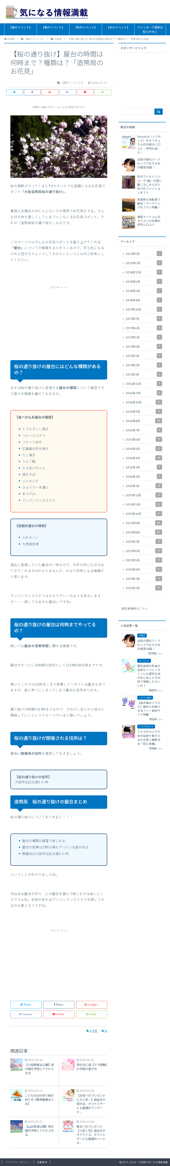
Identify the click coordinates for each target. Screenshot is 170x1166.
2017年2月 (143, 365)
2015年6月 (143, 551)
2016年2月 (143, 477)
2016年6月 (143, 440)
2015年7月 (143, 542)
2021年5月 (143, 254)
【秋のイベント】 (85, 28)
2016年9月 (143, 412)
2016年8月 (143, 421)
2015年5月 (143, 560)
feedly (92, 1014)
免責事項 (42, 1162)
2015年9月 (143, 523)
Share (59, 1004)
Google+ (93, 1004)
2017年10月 (143, 309)
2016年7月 (143, 430)
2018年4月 (143, 300)
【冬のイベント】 (118, 28)
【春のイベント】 (20, 28)
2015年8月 (143, 532)
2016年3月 (143, 467)
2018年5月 (143, 291)
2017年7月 (143, 319)
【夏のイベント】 (53, 28)
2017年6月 (143, 328)
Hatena (27, 1014)
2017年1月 (143, 375)
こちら (143, 609)
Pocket (60, 1014)
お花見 (93, 1031)
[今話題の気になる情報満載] (46, 11)
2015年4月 (143, 570)
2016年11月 (143, 393)
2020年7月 (143, 263)
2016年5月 (143, 449)
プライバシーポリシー (17, 1162)
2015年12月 (143, 495)
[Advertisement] (58, 318)
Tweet (27, 1004)
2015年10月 (143, 514)
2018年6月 (143, 282)
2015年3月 (143, 579)
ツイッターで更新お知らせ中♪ (150, 30)
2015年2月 (143, 588)
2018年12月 (143, 272)
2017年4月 (143, 347)
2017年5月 (143, 337)
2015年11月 (143, 505)
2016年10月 (143, 402)
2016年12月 (143, 384)
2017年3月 (143, 356)
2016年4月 (143, 458)
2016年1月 (143, 486)
